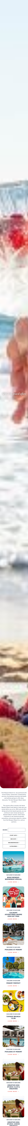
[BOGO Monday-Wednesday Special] (13, 868)
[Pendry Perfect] (13, 972)
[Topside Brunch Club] (13, 1007)
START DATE (13, 835)
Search (5, 830)
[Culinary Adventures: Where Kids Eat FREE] (13, 904)
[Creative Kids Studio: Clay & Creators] (13, 1076)
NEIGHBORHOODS (13, 842)
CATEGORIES (13, 846)
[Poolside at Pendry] (13, 939)
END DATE (13, 839)
